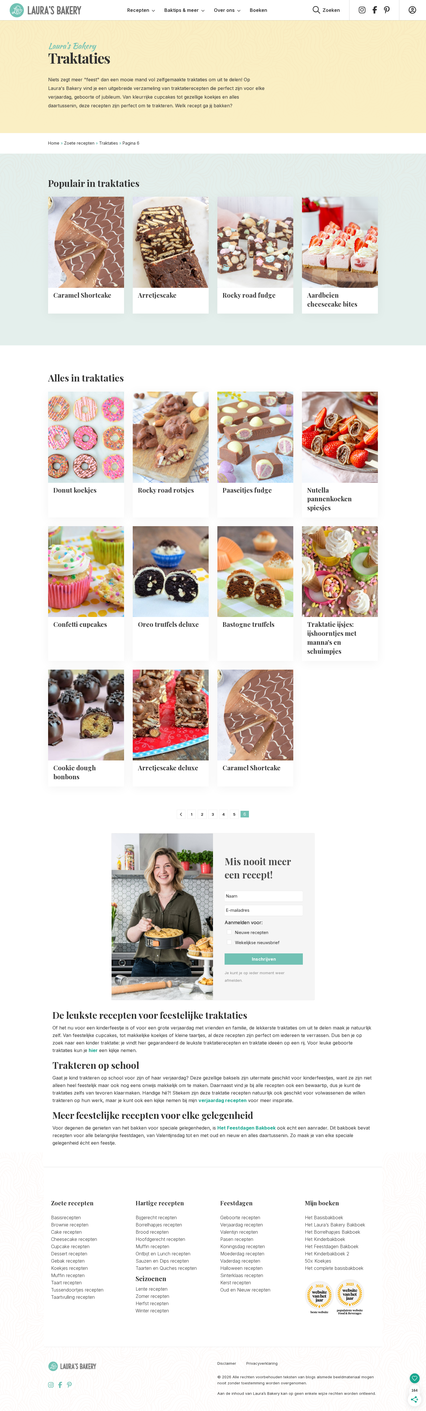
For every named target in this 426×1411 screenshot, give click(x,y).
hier (93, 1050)
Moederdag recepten (242, 1254)
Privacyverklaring (262, 1363)
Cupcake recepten (70, 1246)
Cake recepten (66, 1232)
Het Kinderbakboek (325, 1239)
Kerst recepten (235, 1282)
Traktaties (108, 143)
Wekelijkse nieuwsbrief (257, 942)
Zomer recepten (152, 1296)
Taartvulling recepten (73, 1297)
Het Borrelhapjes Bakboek (332, 1232)
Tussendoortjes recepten (77, 1290)
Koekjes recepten (69, 1268)
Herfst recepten (152, 1303)
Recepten (138, 10)
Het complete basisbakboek (334, 1268)
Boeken (258, 10)
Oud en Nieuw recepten (245, 1290)
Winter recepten (152, 1311)
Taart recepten (66, 1282)
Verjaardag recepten (241, 1225)
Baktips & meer (181, 10)
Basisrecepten (66, 1217)
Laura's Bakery (45, 10)
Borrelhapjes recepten (159, 1225)
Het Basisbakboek (324, 1217)
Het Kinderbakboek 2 (327, 1254)
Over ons (224, 10)
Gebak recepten (68, 1261)
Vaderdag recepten (240, 1261)
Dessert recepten (69, 1254)
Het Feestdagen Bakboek (246, 1128)
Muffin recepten (68, 1275)
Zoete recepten (79, 143)
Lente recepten (152, 1289)
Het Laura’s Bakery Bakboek (335, 1225)
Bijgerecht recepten (156, 1217)
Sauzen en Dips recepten (162, 1261)
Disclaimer (226, 1363)
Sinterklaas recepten (241, 1275)
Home (53, 143)
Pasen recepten (236, 1239)
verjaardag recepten (223, 1100)
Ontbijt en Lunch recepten (163, 1254)
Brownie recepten (69, 1225)
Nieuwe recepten (251, 932)
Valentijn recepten (239, 1232)
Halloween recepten (241, 1268)
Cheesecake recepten (74, 1239)
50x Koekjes (318, 1261)
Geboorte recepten (240, 1217)
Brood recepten (152, 1232)
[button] (264, 932)
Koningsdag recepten (242, 1246)
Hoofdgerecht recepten (160, 1239)
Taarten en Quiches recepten (166, 1268)
